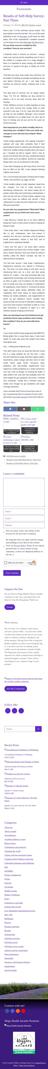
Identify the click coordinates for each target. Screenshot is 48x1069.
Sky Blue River (37, 42)
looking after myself (12, 907)
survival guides (10, 970)
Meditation (8, 918)
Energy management (12, 875)
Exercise (7, 883)
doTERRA (8, 871)
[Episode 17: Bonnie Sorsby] (16, 786)
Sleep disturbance (11, 954)
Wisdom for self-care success (14, 779)
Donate (10, 607)
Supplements (9, 966)
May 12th (8, 915)
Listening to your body (13, 903)
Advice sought (10, 831)
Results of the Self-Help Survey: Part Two (23, 460)
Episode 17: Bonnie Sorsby (14, 791)
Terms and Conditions (26, 1065)
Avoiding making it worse (15, 839)
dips (6, 867)
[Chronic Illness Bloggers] (24, 1053)
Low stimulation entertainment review (19, 911)
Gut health (8, 887)
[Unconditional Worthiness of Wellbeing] (21, 750)
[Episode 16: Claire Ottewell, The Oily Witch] (23, 801)
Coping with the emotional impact (18, 855)
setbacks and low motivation (16, 950)
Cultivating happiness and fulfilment (19, 863)
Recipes (7, 930)
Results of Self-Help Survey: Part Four (22, 463)
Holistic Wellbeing (12, 895)
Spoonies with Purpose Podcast (17, 962)
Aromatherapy (10, 835)
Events (7, 879)
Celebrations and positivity (15, 847)
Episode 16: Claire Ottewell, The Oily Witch (20, 806)
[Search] (38, 729)
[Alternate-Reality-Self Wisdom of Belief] (21, 762)
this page (23, 36)
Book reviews (10, 843)
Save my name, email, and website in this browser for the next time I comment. (23, 532)
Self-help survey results (16, 456)
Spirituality (9, 958)
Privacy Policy (20, 545)
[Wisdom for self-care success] (17, 774)
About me (8, 827)
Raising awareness (11, 926)
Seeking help (9, 934)
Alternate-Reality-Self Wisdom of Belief (18, 767)
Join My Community (16, 689)
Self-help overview (12, 938)
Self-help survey (11, 942)
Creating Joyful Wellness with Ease (18, 859)
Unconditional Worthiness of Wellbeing (18, 755)
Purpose (7, 922)
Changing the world (12, 851)
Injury (6, 899)
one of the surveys (20, 397)
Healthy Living (10, 891)
